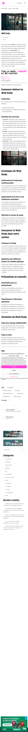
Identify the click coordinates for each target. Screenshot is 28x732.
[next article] (3, 418)
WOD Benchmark (7, 390)
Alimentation (8, 465)
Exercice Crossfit (9, 477)
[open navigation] (25, 3)
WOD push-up (6, 396)
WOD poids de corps (8, 393)
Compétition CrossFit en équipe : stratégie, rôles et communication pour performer (13, 510)
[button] (26, 355)
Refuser (14, 370)
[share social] (9, 400)
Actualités (7, 462)
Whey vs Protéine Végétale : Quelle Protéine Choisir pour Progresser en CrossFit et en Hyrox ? (13, 527)
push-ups (7, 79)
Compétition (8, 474)
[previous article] (3, 411)
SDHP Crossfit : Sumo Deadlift (13, 411)
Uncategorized (9, 492)
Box (6, 471)
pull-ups (6, 77)
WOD (9, 8)
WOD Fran (8, 418)
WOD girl (17, 390)
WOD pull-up (20, 393)
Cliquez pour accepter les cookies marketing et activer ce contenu (14, 158)
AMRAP (22, 71)
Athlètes (7, 468)
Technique (8, 486)
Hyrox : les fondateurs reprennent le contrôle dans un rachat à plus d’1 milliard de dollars (13, 516)
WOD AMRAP (10, 387)
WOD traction (17, 396)
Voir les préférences (14, 374)
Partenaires (8, 483)
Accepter (14, 366)
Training (7, 489)
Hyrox (6, 480)
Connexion (19, 3)
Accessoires (8, 459)
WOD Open (4, 8)
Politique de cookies (13, 376)
